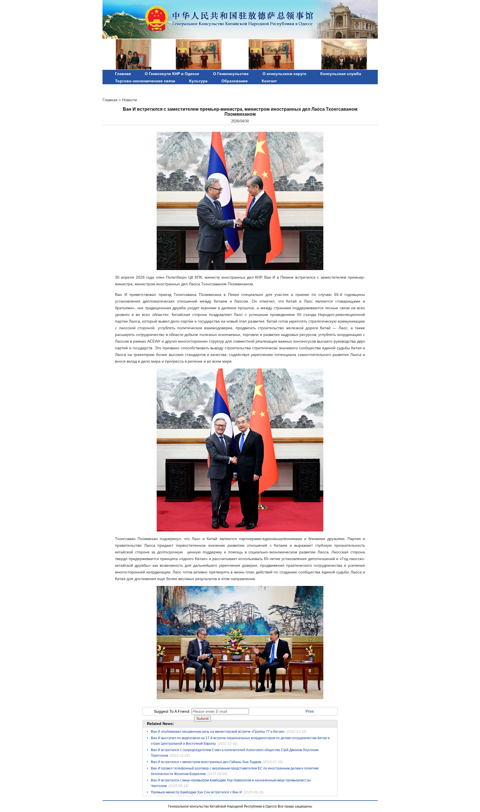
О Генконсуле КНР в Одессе (172, 73)
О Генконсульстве (231, 73)
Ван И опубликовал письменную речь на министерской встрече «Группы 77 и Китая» (218, 732)
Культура (198, 81)
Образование (234, 81)
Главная (123, 73)
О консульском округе (284, 73)
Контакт (269, 81)
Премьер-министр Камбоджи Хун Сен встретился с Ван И (196, 792)
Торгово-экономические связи (145, 81)
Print (310, 711)
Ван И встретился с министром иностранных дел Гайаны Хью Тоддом (206, 762)
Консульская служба (340, 73)
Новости (129, 100)
